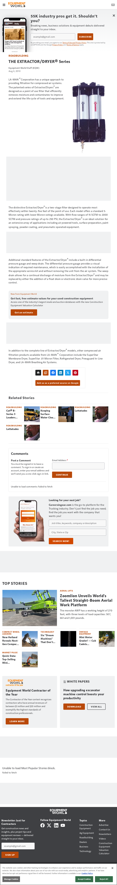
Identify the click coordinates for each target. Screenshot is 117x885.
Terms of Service (73, 45)
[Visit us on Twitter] (49, 825)
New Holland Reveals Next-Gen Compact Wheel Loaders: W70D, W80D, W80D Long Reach (10, 641)
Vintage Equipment (85, 633)
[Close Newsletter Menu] (114, 15)
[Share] (53, 373)
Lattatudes (81, 410)
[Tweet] (68, 373)
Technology (47, 632)
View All (96, 706)
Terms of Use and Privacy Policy (74, 42)
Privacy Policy (57, 45)
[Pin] (75, 373)
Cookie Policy (87, 873)
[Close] (112, 868)
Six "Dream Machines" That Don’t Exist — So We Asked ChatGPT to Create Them (49, 639)
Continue (62, 474)
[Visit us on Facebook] (42, 825)
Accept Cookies (84, 879)
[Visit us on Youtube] (63, 825)
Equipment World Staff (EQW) (24, 67)
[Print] (38, 373)
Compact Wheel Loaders (11, 633)
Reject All (104, 879)
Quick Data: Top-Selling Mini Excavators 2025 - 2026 (9, 659)
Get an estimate (24, 312)
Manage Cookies (11, 879)
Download (74, 706)
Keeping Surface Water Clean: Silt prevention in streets (48, 414)
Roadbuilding (18, 55)
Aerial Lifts (66, 590)
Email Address (60, 460)
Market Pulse (10, 652)
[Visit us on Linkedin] (56, 825)
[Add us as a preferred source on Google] (46, 373)
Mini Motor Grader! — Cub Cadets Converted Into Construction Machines (87, 641)
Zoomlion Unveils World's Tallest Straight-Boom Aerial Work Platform (86, 600)
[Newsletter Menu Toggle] (113, 4)
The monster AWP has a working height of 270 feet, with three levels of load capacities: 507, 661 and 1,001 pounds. (86, 614)
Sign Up (10, 854)
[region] (58, 874)
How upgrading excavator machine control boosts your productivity (83, 694)
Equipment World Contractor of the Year (28, 692)
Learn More (17, 721)
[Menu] (4, 4)
